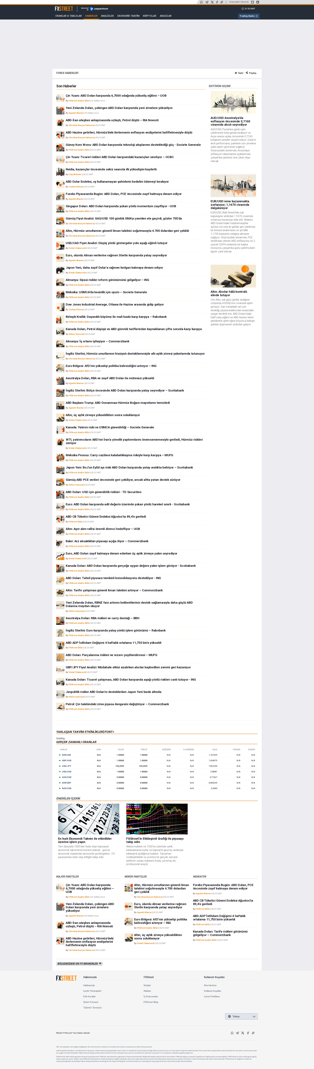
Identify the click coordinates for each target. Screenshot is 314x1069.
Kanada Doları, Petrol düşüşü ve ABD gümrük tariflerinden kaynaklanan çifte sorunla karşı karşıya (134, 329)
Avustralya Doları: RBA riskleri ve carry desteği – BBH (102, 618)
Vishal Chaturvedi (77, 248)
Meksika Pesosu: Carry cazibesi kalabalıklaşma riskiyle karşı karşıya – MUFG (119, 455)
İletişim (147, 985)
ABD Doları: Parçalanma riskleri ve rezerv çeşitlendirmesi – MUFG (111, 655)
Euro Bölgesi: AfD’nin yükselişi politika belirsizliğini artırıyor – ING (111, 366)
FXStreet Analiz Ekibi (79, 100)
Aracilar (166, 15)
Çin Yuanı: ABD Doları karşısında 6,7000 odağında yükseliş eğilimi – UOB (116, 95)
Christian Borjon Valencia (81, 125)
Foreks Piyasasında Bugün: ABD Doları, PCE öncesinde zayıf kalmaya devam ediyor (124, 194)
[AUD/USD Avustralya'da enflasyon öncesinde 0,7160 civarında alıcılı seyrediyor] (233, 102)
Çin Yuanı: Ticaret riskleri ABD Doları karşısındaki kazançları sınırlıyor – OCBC (120, 157)
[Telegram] (206, 2)
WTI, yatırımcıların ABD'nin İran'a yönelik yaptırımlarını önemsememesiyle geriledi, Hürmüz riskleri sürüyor (134, 441)
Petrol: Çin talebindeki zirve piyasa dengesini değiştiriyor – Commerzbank (117, 704)
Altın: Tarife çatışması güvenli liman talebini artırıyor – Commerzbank (114, 590)
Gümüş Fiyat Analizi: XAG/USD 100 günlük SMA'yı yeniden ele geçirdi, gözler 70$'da (124, 218)
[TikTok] (221, 2)
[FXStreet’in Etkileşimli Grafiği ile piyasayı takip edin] (157, 819)
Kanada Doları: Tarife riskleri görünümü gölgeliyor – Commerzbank (220, 933)
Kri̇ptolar (149, 15)
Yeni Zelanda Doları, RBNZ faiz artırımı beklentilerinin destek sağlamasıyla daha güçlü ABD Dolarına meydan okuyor (129, 604)
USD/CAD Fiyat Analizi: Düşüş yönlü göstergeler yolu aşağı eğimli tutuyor (116, 243)
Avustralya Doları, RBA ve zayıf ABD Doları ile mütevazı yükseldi (110, 378)
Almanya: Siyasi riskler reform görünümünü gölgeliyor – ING (107, 280)
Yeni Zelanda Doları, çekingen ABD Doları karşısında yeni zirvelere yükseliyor (119, 108)
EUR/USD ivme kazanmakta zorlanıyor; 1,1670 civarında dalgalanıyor (230, 204)
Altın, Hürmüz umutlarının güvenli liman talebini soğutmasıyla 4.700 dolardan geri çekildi (127, 231)
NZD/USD (66, 788)
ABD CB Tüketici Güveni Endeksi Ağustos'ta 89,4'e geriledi (106, 516)
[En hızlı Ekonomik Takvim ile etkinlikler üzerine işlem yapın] (88, 819)
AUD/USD (66, 777)
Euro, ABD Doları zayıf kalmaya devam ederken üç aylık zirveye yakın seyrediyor (121, 553)
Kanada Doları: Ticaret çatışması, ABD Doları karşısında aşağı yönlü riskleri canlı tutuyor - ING (131, 679)
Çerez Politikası (212, 996)
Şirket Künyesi (90, 1002)
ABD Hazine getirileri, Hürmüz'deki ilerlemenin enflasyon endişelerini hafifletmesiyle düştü (129, 132)
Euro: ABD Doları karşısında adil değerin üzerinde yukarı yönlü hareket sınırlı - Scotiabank (128, 504)
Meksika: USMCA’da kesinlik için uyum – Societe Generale (106, 292)
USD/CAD (66, 771)
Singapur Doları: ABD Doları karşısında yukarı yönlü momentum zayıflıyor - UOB (121, 206)
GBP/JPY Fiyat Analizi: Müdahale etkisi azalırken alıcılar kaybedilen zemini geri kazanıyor (128, 667)
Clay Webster (75, 174)
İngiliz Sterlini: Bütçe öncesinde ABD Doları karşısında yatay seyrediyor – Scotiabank (125, 390)
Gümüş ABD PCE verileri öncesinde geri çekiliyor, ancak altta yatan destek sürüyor (123, 480)
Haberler (91, 15)
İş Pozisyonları (151, 996)
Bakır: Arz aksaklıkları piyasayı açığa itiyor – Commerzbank (107, 541)
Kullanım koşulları (212, 990)
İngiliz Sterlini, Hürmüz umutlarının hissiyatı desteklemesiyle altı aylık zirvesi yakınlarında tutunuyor (135, 353)
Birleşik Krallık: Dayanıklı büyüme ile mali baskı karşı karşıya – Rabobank (116, 317)
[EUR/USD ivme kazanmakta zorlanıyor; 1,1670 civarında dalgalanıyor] (233, 185)
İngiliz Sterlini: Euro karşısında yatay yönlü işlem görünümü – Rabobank (116, 630)
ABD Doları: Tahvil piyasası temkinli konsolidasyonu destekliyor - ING (113, 578)
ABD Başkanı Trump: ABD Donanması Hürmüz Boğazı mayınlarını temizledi (118, 403)
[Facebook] (217, 2)
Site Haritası (210, 985)
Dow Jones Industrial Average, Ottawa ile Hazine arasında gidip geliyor (115, 304)
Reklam (147, 990)
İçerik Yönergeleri (92, 990)
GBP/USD (66, 760)
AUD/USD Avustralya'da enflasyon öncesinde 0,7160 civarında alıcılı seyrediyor (230, 121)
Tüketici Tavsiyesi (92, 1007)
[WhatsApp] (201, 2)
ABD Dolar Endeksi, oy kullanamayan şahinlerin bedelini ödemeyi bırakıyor (117, 181)
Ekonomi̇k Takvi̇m (128, 15)
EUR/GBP (66, 783)
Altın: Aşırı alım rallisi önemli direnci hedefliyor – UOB (103, 529)
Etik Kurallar (89, 996)
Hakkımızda (90, 977)
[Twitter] (212, 2)
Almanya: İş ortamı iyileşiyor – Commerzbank (97, 341)
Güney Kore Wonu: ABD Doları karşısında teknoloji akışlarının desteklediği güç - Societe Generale (133, 145)
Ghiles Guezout (76, 334)
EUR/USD (66, 755)
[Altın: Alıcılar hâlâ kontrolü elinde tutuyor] (233, 276)
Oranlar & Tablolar (68, 15)
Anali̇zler (107, 15)
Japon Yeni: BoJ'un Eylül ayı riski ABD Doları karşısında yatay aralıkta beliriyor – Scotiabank (129, 467)
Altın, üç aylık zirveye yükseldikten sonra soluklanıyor (103, 415)
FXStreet (60, 6)
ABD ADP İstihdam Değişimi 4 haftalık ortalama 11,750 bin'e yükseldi (113, 643)
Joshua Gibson (76, 186)
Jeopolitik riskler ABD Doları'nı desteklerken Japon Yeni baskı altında (113, 692)
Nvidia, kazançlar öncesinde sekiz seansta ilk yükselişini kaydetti (111, 169)
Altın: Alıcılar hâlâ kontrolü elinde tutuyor (229, 293)
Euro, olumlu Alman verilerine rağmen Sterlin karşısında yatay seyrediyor (116, 255)
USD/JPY (66, 766)
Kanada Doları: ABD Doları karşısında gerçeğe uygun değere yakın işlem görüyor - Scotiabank (131, 566)
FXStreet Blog (151, 1002)
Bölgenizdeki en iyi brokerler (78, 963)
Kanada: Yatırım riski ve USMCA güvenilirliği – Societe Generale (110, 427)
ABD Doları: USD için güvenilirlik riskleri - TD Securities (103, 492)
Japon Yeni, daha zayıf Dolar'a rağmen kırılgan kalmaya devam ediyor (114, 267)
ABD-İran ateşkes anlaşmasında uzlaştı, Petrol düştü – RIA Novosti (112, 120)
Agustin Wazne (76, 113)
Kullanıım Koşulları (214, 977)
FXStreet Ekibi (76, 521)
